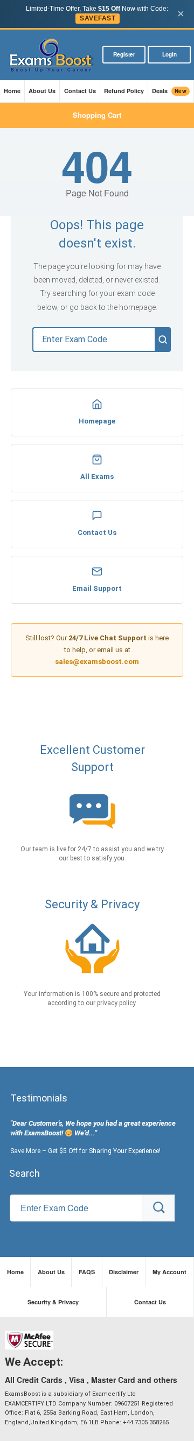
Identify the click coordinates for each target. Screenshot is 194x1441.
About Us (42, 91)
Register (124, 54)
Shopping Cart (97, 115)
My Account (169, 1272)
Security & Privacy (53, 1302)
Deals (169, 91)
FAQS (87, 1272)
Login (169, 54)
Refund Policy (124, 91)
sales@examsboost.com (97, 662)
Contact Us (80, 91)
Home (12, 91)
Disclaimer (123, 1272)
